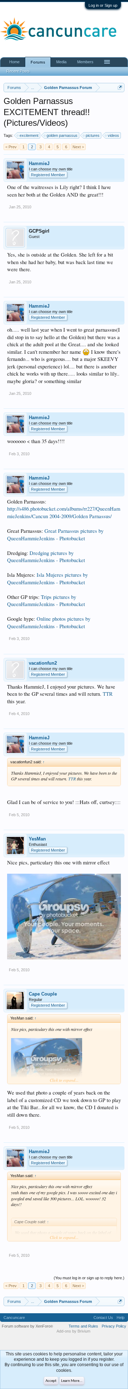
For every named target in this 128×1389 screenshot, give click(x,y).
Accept (51, 1381)
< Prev (11, 147)
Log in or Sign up (103, 5)
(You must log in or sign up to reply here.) (89, 1278)
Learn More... (71, 1381)
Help (120, 1317)
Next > (78, 147)
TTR (108, 693)
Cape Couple (43, 994)
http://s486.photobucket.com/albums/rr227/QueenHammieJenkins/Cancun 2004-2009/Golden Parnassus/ (63, 512)
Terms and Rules (83, 1326)
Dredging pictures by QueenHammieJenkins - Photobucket (46, 557)
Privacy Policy (114, 1326)
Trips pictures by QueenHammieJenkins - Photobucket (46, 601)
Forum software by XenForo (27, 1326)
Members (85, 62)
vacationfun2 (43, 663)
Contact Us (103, 1317)
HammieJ (39, 163)
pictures (93, 135)
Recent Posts (18, 71)
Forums (38, 62)
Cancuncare (14, 1317)
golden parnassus (62, 135)
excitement (29, 135)
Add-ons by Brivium (73, 1331)
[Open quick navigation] (120, 87)
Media (61, 62)
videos (113, 135)
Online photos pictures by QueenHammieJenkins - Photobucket (48, 622)
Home (14, 62)
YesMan (37, 839)
